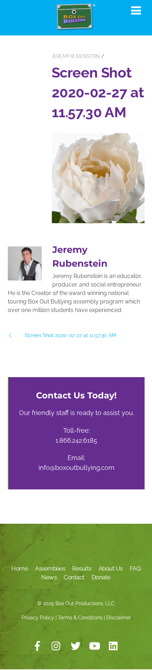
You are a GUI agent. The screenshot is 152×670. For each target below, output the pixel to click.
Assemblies (50, 568)
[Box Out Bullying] (76, 27)
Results (82, 568)
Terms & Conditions (80, 617)
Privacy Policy (38, 617)
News (49, 577)
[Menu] (136, 10)
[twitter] (75, 646)
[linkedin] (113, 646)
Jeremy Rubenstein (76, 56)
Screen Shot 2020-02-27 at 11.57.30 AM (98, 92)
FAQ (135, 568)
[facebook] (37, 646)
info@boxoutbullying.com (77, 467)
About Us (111, 568)
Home (19, 568)
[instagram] (56, 646)
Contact (74, 577)
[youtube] (94, 646)
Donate (101, 577)
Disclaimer (118, 617)
